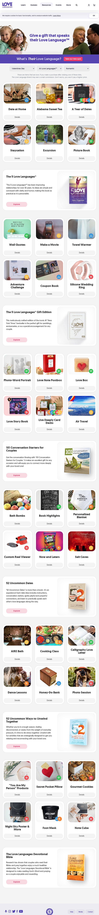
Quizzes (33, 5)
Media (81, 912)
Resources (46, 5)
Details (17, 117)
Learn (23, 5)
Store (68, 5)
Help (71, 912)
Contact (90, 912)
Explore (16, 204)
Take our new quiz (73, 59)
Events (58, 5)
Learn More (57, 16)
